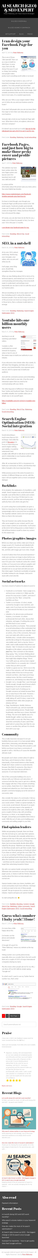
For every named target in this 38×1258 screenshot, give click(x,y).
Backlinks (13, 904)
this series (11, 442)
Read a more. (7, 1085)
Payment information (10, 1203)
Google (31, 904)
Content (26, 904)
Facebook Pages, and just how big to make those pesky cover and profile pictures (17, 151)
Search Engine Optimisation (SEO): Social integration (18, 422)
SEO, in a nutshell (16, 243)
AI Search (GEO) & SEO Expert (19, 8)
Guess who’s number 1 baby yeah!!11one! (19, 917)
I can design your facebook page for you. (15, 227)
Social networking (30, 137)
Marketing (20, 137)
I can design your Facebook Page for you (17, 45)
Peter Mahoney (27, 1254)
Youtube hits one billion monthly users (15, 324)
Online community (24, 906)
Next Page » (14, 1016)
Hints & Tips (20, 234)
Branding (13, 137)
